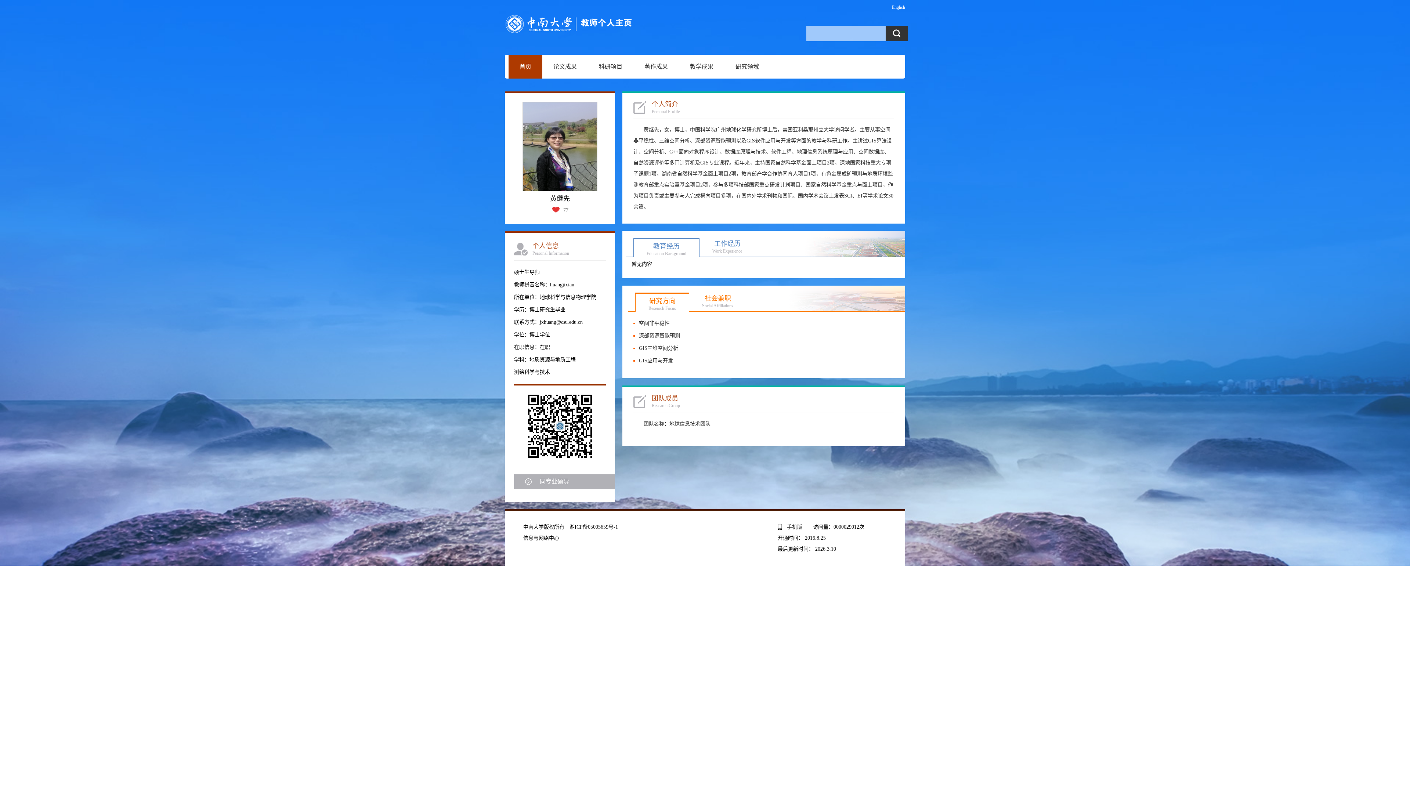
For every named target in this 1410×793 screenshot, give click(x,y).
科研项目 (610, 67)
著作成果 (656, 67)
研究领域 (747, 67)
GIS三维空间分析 (658, 348)
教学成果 (701, 67)
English (898, 7)
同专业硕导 (554, 481)
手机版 (794, 527)
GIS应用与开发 (656, 360)
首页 (525, 67)
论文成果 (565, 67)
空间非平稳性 (654, 323)
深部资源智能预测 (659, 335)
